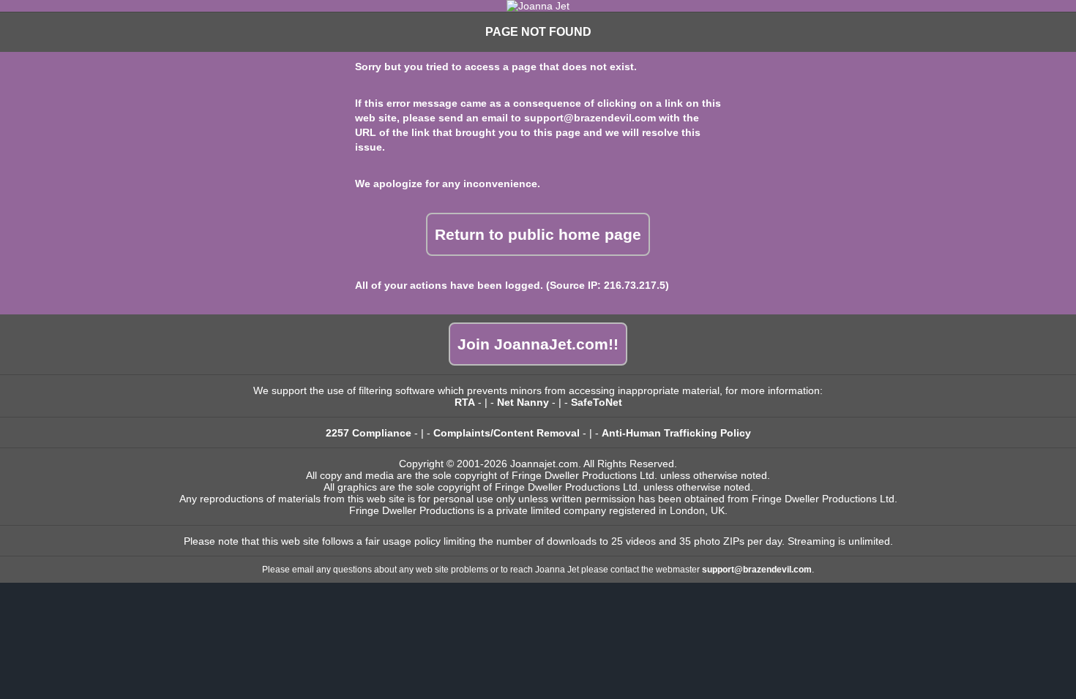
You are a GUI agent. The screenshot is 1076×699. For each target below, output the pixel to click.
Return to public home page (538, 234)
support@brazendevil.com (590, 118)
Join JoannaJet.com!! (538, 344)
